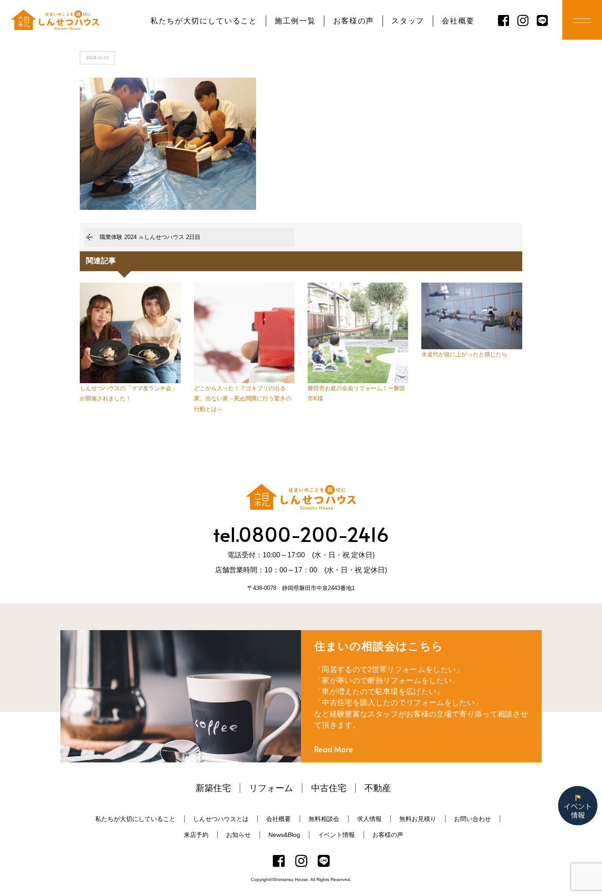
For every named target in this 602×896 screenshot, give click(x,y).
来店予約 (196, 834)
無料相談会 (323, 818)
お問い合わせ (472, 818)
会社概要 (458, 21)
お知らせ (238, 834)
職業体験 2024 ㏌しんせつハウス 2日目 (150, 237)
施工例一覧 (295, 21)
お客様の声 (353, 21)
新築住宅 (213, 788)
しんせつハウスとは (221, 818)
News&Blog (284, 834)
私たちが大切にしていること (203, 21)
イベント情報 (336, 834)
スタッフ (407, 21)
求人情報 (369, 818)
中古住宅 (328, 788)
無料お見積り (417, 818)
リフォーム (271, 788)
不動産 (377, 788)
